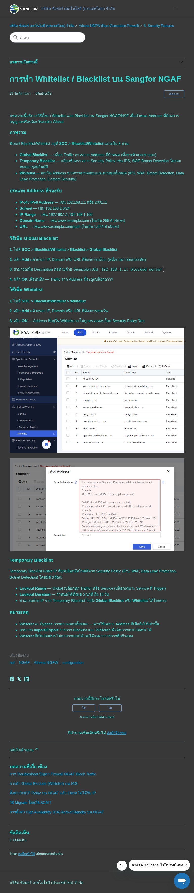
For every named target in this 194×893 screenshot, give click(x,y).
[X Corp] (19, 679)
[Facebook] (12, 679)
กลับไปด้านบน (22, 750)
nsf (12, 662)
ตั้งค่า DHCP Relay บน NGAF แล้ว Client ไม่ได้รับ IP (53, 793)
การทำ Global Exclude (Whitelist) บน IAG (44, 783)
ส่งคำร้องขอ (116, 733)
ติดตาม (174, 94)
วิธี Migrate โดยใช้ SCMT (30, 802)
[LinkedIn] (26, 679)
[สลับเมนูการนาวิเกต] (175, 9)
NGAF (24, 662)
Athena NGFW (46, 662)
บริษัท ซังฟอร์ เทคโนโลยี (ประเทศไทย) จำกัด (42, 26)
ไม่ (110, 708)
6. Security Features (159, 26)
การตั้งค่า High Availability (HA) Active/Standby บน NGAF (57, 812)
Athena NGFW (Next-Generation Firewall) (109, 26)
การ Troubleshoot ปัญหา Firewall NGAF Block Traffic (53, 774)
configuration (72, 662)
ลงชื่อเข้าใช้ (26, 854)
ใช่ (84, 708)
